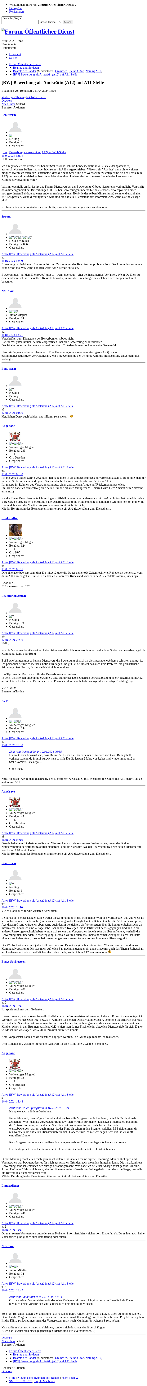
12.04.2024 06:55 (12, 569)
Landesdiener (10, 1185)
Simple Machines (44, 1381)
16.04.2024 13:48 (12, 1101)
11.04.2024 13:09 (12, 261)
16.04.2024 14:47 (12, 1290)
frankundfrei (10, 518)
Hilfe (12, 1377)
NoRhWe (8, 290)
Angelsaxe (8, 425)
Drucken (7, 100)
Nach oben (8, 1341)
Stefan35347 (76, 71)
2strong (6, 216)
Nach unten (9, 104)
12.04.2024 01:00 (12, 412)
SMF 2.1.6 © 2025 (20, 1381)
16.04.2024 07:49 (12, 840)
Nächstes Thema (36, 97)
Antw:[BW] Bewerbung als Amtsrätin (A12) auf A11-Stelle (38, 254)
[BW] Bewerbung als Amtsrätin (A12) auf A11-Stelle (34, 152)
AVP (5, 701)
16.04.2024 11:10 (12, 907)
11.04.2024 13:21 (12, 335)
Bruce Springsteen (13, 961)
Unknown (61, 71)
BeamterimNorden (14, 595)
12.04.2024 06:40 (12, 474)
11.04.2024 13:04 (12, 155)
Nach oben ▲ (70, 1377)
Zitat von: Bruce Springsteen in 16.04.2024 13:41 (39, 1108)
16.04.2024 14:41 (12, 1230)
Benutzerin (9, 114)
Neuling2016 (93, 71)
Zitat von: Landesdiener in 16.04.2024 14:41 (36, 1296)
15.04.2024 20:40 (12, 745)
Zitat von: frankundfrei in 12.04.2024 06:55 (35, 751)
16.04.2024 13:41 (12, 1006)
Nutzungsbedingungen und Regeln (38, 1377)
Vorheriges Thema (13, 97)
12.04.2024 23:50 (12, 640)
